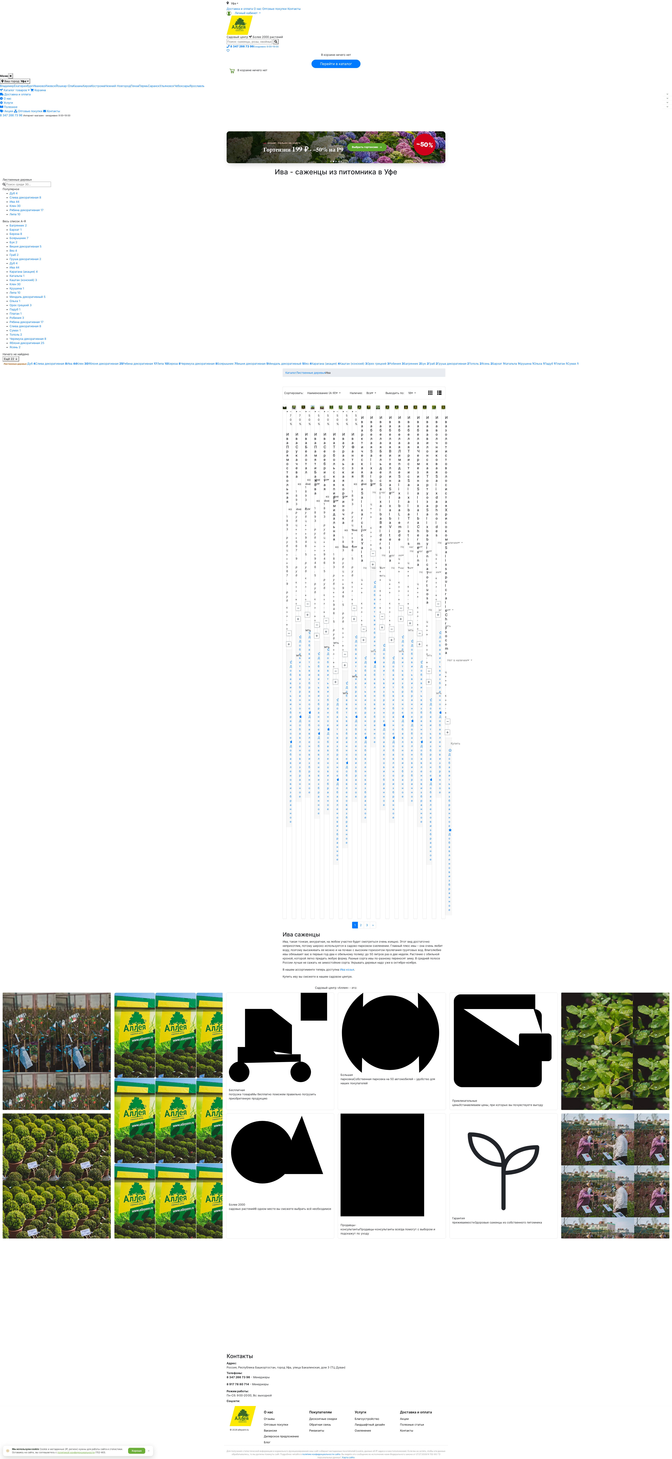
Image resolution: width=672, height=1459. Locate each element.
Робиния (17, 318)
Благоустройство (367, 1419)
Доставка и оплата (240, 8)
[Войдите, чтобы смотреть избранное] (228, 50)
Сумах (15, 330)
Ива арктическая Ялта (362, 453)
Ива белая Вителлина (390, 451)
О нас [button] (282, 123)
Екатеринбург (23, 86)
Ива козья (347, 969)
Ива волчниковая (437, 445)
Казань (78, 86)
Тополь (16, 334)
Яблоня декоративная (27, 343)
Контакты (294, 8)
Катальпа (17, 276)
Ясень (15, 347)
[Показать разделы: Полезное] (667, 107)
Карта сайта (348, 1457)
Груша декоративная (25, 259)
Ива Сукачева (297, 455)
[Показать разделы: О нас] (667, 98)
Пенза (135, 86)
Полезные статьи (412, 1424)
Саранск (154, 86)
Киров (87, 86)
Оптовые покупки (274, 8)
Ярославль (197, 86)
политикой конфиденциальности (76, 1452)
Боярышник (19, 238)
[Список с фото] (439, 393)
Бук (13, 242)
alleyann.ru (243, 1429)
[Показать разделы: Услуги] (667, 103)
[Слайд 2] (333, 161)
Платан (16, 313)
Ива (14, 201)
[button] (244, 13)
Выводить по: (396, 393)
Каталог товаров (15, 90)
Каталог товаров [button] (251, 123)
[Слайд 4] (338, 161)
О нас (257, 8)
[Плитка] (430, 393)
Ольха (15, 301)
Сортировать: (294, 393)
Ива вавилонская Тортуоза (427, 462)
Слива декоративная (25, 197)
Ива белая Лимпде (399, 445)
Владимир (7, 86)
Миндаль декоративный (28, 297)
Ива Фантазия (353, 455)
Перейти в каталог (336, 64)
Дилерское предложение (281, 1436)
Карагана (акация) (24, 271)
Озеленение (363, 1430)
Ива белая (371, 432)
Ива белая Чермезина (418, 451)
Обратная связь (320, 1424)
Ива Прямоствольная (287, 468)
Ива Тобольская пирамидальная (334, 486)
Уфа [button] (233, 3)
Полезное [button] (380, 123)
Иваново (39, 86)
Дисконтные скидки (323, 1419)
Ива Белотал (306, 453)
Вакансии (270, 1430)
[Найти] (276, 41)
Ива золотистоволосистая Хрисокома (446, 481)
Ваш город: (15, 81)
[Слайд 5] (341, 161)
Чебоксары (182, 86)
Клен (15, 206)
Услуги (8, 102)
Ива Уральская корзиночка (343, 478)
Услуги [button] (352, 123)
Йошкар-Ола (64, 86)
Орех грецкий (20, 305)
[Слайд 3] (336, 161)
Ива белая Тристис (409, 447)
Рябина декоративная (26, 210)
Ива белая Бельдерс (381, 449)
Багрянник (18, 225)
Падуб (15, 309)
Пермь (143, 86)
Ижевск (50, 86)
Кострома (98, 86)
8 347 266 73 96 (11, 115)
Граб (14, 255)
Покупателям (320, 1412)
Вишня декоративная (25, 246)
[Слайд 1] (330, 161)
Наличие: (357, 393)
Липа (15, 214)
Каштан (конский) (23, 280)
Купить (455, 743)
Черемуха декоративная (28, 338)
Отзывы (269, 1419)
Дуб (14, 193)
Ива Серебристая (325, 461)
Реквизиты (316, 1430)
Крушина (17, 288)
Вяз (13, 250)
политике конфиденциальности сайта (321, 1454)
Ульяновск (167, 86)
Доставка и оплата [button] (317, 123)
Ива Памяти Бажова (315, 463)
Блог (267, 1442)
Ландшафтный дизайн (370, 1424)
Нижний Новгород (118, 86)
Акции (8, 111)
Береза (16, 234)
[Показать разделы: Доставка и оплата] (667, 94)
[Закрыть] (10, 76)
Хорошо (137, 1450)
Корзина (40, 90)
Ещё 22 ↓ (11, 359)
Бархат (16, 229)
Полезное (10, 107)
